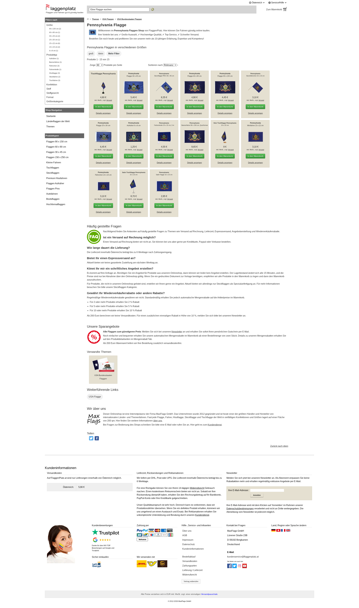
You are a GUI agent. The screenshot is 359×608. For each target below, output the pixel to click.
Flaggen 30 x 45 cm (56, 152)
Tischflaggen (52, 167)
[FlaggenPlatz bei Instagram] (239, 567)
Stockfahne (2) (54, 77)
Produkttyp (51, 55)
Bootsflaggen (52, 199)
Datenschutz (188, 544)
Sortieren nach (155, 65)
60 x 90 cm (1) (54, 32)
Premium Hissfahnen (56, 178)
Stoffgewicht (52, 93)
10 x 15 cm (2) (54, 47)
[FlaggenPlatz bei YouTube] (244, 567)
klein (100, 53)
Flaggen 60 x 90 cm (56, 147)
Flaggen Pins (53, 188)
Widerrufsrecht (189, 574)
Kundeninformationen (193, 549)
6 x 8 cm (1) (53, 51)
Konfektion (51, 84)
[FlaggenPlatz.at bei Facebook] (229, 567)
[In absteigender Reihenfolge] (177, 65)
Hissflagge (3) (54, 73)
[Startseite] (88, 19)
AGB (184, 535)
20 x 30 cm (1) (54, 40)
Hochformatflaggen (55, 204)
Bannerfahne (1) (55, 62)
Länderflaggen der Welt (58, 121)
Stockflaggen (52, 173)
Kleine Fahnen (53, 162)
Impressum (187, 540)
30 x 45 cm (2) (54, 36)
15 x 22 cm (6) (54, 43)
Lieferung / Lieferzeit (192, 570)
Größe (49, 25)
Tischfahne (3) (54, 80)
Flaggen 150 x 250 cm (57, 157)
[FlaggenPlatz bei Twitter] (234, 567)
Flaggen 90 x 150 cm (56, 141)
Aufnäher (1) (54, 59)
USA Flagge (95, 396)
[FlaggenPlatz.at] (64, 9)
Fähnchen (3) (54, 66)
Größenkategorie (54, 101)
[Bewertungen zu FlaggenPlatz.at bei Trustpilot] (105, 534)
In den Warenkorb (103, 107)
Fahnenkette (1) (55, 69)
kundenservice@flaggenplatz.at (243, 556)
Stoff (48, 89)
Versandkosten (189, 561)
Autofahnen (52, 194)
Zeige (92, 65)
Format (49, 97)
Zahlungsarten (189, 565)
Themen (50, 126)
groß (91, 53)
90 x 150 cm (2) (55, 29)
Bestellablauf (188, 556)
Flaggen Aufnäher (55, 183)
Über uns (186, 531)
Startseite (51, 116)
